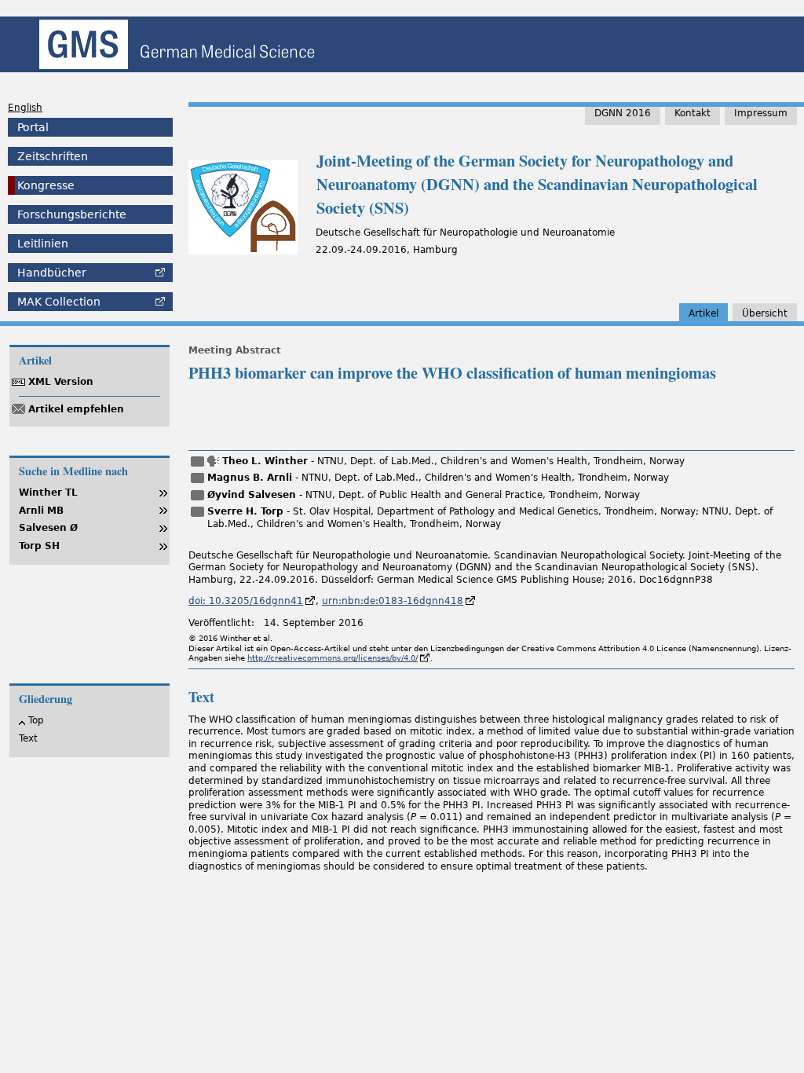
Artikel (703, 313)
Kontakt (692, 113)
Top (36, 720)
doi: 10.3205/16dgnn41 (245, 600)
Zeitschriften (52, 156)
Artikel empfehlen (76, 409)
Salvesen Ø (48, 527)
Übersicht (765, 313)
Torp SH (39, 545)
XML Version (60, 381)
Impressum (761, 113)
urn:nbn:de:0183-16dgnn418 (392, 600)
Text (28, 738)
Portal (33, 127)
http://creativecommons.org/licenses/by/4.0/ (332, 658)
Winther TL (48, 492)
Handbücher (51, 272)
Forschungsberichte (71, 214)
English (25, 107)
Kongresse (46, 185)
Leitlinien (42, 243)
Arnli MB (41, 510)
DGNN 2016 (622, 113)
